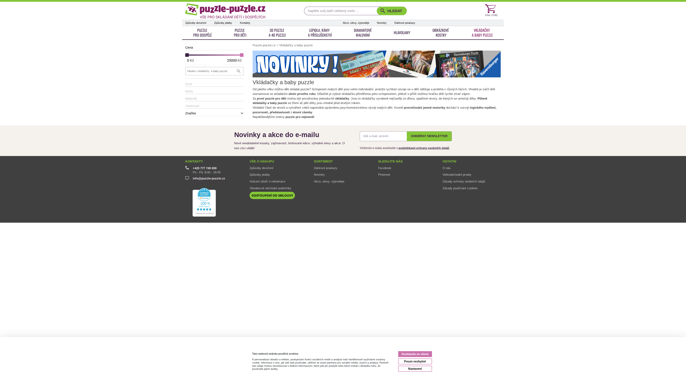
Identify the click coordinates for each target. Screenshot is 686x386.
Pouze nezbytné (415, 361)
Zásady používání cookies (460, 188)
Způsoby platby (223, 22)
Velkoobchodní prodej (457, 174)
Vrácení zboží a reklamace (267, 181)
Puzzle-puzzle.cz (265, 45)
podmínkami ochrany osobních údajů (424, 148)
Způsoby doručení (195, 22)
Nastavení (415, 368)
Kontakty (245, 22)
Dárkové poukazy (404, 22)
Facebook (384, 168)
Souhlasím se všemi (415, 354)
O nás (447, 168)
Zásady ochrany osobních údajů (464, 181)
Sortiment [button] (323, 161)
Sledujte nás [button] (390, 161)
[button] (392, 11)
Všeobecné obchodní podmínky (270, 188)
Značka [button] (190, 113)
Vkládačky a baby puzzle (296, 45)
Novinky (382, 22)
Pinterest (384, 174)
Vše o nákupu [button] (262, 161)
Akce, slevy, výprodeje (356, 22)
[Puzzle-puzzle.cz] (225, 10)
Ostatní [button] (449, 161)
